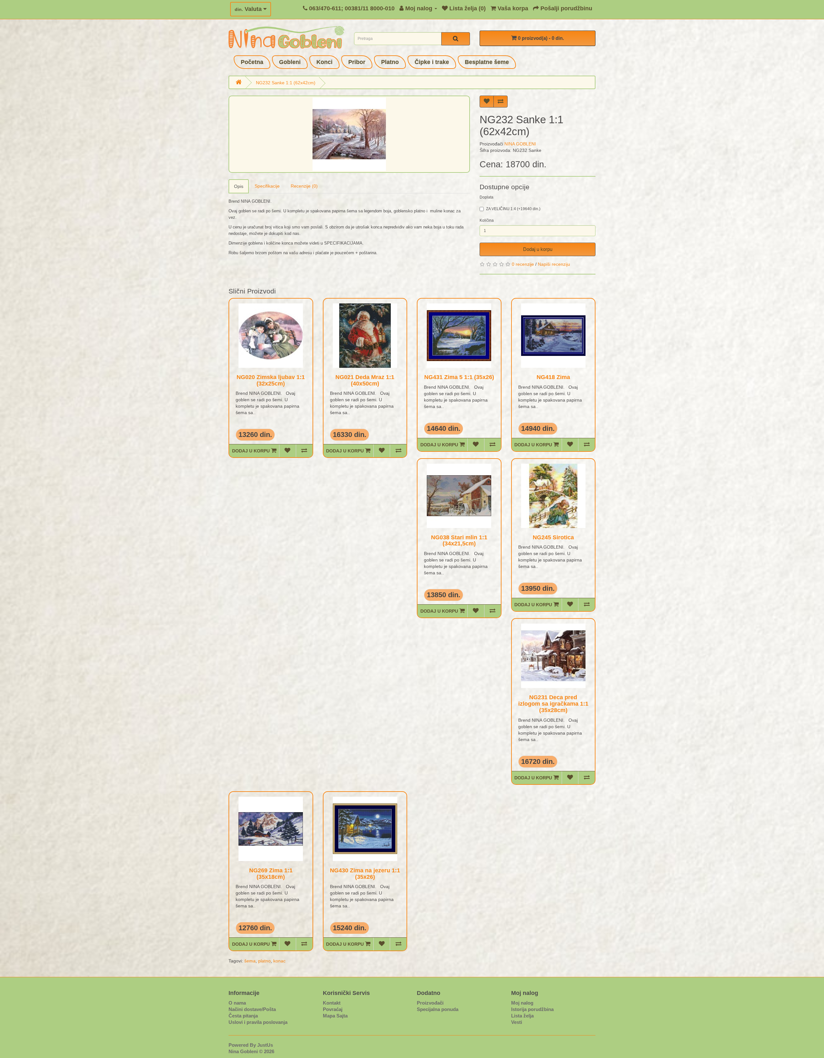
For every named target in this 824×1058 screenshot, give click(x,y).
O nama (237, 1003)
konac (279, 960)
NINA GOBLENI (520, 143)
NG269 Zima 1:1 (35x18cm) (271, 873)
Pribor (356, 62)
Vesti (516, 1022)
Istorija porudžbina (532, 1009)
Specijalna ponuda (437, 1009)
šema (250, 960)
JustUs (265, 1045)
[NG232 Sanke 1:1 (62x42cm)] (349, 134)
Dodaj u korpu (537, 249)
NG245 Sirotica (553, 537)
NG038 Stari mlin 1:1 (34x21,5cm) (459, 540)
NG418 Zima (553, 377)
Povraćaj (332, 1009)
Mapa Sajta (335, 1015)
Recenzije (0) (304, 186)
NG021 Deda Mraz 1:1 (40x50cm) (364, 380)
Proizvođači (430, 1003)
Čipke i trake (432, 62)
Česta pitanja (243, 1015)
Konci (324, 62)
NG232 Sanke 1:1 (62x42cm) (285, 82)
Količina (487, 220)
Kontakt (332, 1003)
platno (264, 960)
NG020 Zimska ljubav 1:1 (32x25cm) (271, 380)
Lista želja (522, 1015)
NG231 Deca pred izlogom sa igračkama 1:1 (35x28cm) (553, 703)
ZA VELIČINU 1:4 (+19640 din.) (513, 209)
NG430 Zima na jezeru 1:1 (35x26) (365, 873)
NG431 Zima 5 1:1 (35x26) (459, 377)
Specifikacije (267, 186)
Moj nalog (522, 1003)
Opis (238, 186)
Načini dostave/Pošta (252, 1009)
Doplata (486, 197)
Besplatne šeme (487, 62)
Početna (252, 62)
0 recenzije (523, 264)
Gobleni (290, 62)
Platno (390, 62)
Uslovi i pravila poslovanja (258, 1022)
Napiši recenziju (554, 264)
